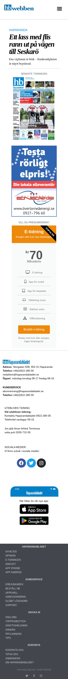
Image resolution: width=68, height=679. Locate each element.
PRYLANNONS (13, 634)
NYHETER (11, 551)
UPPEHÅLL (11, 592)
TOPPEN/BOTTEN (15, 621)
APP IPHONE (12, 568)
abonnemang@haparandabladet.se (23, 391)
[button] (59, 9)
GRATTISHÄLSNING (16, 625)
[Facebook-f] (34, 675)
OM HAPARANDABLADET (19, 662)
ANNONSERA (12, 658)
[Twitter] (31, 463)
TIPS (8, 638)
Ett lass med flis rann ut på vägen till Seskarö (31, 44)
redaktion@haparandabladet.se (21, 374)
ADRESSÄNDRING (15, 596)
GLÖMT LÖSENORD (16, 601)
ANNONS (10, 629)
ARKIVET (10, 564)
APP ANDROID (13, 572)
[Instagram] (41, 463)
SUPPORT (11, 605)
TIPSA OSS (11, 654)
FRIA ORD (11, 617)
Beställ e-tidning (34, 329)
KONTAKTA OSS (14, 650)
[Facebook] (21, 463)
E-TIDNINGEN (13, 559)
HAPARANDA (18, 30)
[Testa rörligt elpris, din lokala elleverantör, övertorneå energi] (34, 216)
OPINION (10, 555)
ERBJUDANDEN (14, 584)
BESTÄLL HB (12, 588)
